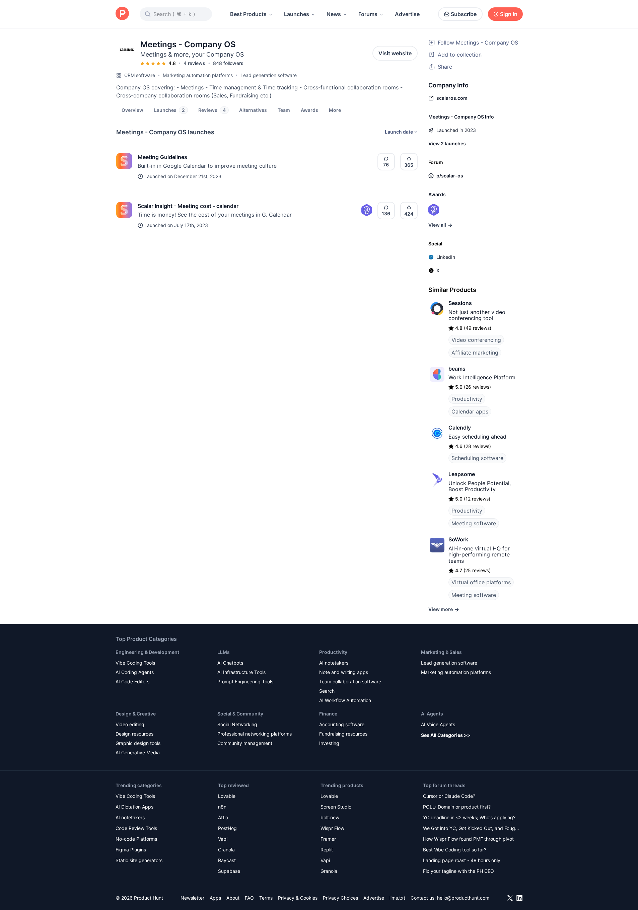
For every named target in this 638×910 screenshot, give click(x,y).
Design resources (134, 734)
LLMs (223, 652)
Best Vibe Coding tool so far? (454, 849)
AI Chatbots (230, 663)
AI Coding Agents (135, 672)
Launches (296, 14)
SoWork (458, 539)
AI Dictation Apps (134, 807)
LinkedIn (445, 257)
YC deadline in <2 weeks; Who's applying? (469, 817)
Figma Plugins (131, 849)
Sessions (460, 303)
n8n (222, 807)
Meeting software (473, 523)
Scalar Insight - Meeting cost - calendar (188, 206)
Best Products (248, 14)
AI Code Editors (132, 681)
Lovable (226, 796)
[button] (335, 109)
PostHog (227, 828)
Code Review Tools (136, 828)
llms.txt (397, 898)
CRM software (139, 75)
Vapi (222, 839)
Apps (215, 898)
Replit (327, 849)
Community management (244, 743)
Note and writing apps (343, 672)
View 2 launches (447, 143)
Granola (226, 849)
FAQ (249, 898)
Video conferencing (476, 339)
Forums (367, 14)
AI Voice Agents (438, 724)
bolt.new (330, 817)
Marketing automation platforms (198, 75)
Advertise (407, 14)
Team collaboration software (350, 681)
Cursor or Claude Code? (449, 796)
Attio (223, 817)
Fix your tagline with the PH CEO (458, 871)
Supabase (229, 871)
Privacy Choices (340, 898)
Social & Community (240, 713)
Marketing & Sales (441, 652)
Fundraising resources (343, 734)
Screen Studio (336, 807)
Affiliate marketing (474, 352)
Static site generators (139, 860)
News (334, 14)
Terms (266, 898)
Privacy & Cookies (297, 898)
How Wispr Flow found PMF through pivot (468, 839)
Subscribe (464, 14)
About (232, 898)
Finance (328, 713)
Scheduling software (477, 458)
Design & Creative (136, 713)
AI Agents (432, 713)
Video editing (130, 724)
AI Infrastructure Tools (241, 672)
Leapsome (461, 474)
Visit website (395, 53)
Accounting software (341, 724)
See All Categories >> (446, 735)
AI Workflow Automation (345, 700)
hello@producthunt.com (463, 898)
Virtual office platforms (481, 582)
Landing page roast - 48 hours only (461, 860)
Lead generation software (268, 75)
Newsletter (192, 898)
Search (327, 691)
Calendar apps (469, 411)
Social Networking (237, 724)
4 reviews (194, 63)
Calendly (459, 427)
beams (457, 368)
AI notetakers (333, 663)
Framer (328, 839)
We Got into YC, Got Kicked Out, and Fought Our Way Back (471, 828)
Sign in (508, 14)
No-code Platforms (136, 839)
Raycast (227, 860)
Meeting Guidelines (162, 157)
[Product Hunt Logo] (122, 14)
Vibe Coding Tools (135, 663)
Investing (329, 743)
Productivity (466, 398)
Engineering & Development (147, 652)
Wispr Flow (332, 828)
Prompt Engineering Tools (245, 681)
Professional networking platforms (254, 734)
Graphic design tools (138, 743)
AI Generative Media (138, 752)
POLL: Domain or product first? (457, 807)
